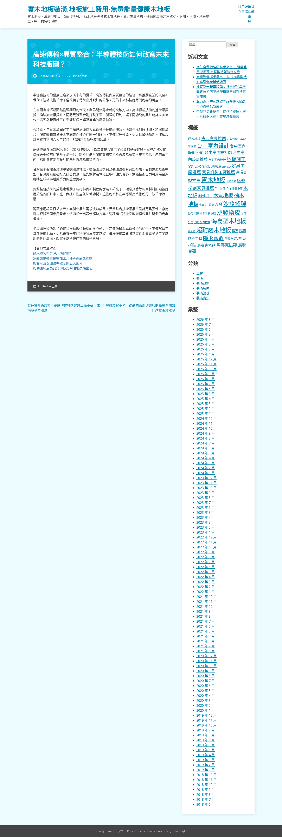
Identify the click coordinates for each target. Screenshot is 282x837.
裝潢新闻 (203, 288)
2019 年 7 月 (205, 740)
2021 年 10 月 (206, 606)
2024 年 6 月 (205, 448)
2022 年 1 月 (205, 591)
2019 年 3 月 (205, 760)
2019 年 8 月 (205, 735)
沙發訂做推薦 (202, 222)
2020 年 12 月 (206, 656)
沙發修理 (234, 203)
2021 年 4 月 (205, 636)
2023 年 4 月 (205, 517)
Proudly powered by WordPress (115, 831)
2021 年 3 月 (205, 641)
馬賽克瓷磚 (206, 245)
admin (82, 76)
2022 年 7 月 (205, 562)
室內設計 (226, 166)
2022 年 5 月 (205, 572)
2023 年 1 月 (205, 532)
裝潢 (246, 9)
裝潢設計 (203, 293)
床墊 (241, 180)
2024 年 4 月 (205, 458)
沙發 (218, 204)
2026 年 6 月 (205, 329)
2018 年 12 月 (206, 774)
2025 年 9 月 (205, 374)
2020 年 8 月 (205, 676)
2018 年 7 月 (205, 799)
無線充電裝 (43, 258)
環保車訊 (249, 14)
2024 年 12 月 (206, 418)
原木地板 (194, 139)
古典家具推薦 (213, 138)
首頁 (239, 9)
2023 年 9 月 (205, 492)
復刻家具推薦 (201, 188)
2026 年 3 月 (205, 344)
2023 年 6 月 (205, 507)
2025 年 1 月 (205, 413)
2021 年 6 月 (205, 626)
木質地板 (223, 195)
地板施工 (236, 159)
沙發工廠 (193, 213)
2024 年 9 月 (205, 433)
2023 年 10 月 (206, 488)
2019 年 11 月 (206, 720)
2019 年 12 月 (206, 715)
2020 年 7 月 (205, 680)
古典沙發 (232, 139)
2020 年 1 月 (205, 710)
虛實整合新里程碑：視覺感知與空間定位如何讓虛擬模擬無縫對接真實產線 (221, 92)
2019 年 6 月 (205, 745)
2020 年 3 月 (205, 700)
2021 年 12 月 (206, 596)
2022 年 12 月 (206, 537)
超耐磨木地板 (213, 230)
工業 (243, 9)
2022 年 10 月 (206, 547)
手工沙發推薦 (234, 188)
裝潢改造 (203, 283)
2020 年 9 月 (205, 671)
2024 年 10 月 (206, 428)
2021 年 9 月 (205, 611)
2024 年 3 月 (205, 463)
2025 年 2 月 (205, 408)
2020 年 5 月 (205, 690)
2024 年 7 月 (205, 443)
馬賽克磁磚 (227, 245)
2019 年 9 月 (205, 730)
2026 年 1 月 (205, 354)
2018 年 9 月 (205, 789)
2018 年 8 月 (205, 794)
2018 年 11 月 (206, 779)
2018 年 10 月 (206, 784)
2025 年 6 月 (205, 389)
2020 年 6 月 (205, 685)
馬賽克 (228, 239)
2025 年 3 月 (205, 403)
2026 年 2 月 (205, 349)
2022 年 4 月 (205, 577)
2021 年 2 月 (205, 646)
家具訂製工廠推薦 (218, 172)
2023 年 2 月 (205, 527)
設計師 (192, 231)
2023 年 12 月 (206, 478)
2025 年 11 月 (206, 364)
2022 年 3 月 (205, 582)
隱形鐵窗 (213, 237)
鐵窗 (235, 231)
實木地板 (213, 180)
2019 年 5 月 (205, 750)
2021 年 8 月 (205, 616)
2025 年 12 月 (206, 359)
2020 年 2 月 (205, 705)
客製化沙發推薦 (211, 166)
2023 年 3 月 (205, 522)
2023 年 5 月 (205, 512)
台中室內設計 (213, 145)
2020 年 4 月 (205, 695)
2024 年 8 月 (205, 438)
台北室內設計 (217, 160)
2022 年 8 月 (205, 557)
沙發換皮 (229, 212)
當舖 (253, 9)
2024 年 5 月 (205, 453)
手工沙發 (220, 188)
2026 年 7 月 (205, 324)
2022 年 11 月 (206, 542)
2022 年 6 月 (205, 567)
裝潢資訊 (203, 298)
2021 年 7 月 (205, 621)
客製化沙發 (194, 166)
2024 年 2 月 (205, 468)
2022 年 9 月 (205, 552)
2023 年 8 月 (205, 497)
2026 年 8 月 (205, 319)
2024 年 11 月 (206, 423)
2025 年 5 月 (205, 393)
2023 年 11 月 (206, 483)
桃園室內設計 (206, 205)
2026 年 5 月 (205, 334)
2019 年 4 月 (205, 755)
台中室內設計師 (218, 152)
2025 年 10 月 (206, 369)
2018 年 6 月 (205, 804)
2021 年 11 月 (206, 601)
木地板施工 (205, 196)
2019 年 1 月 (205, 770)
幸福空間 (231, 181)
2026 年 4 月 (205, 339)
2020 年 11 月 (206, 661)
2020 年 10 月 (206, 666)
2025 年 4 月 (205, 398)
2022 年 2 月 (205, 586)
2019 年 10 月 (206, 725)
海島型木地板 (228, 221)
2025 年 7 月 (205, 384)
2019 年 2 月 (205, 765)
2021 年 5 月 (205, 631)
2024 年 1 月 (205, 473)
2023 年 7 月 (205, 502)
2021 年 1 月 (205, 651)
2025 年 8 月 (205, 379)
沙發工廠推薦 (208, 213)
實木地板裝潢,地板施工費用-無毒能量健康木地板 (98, 9)
